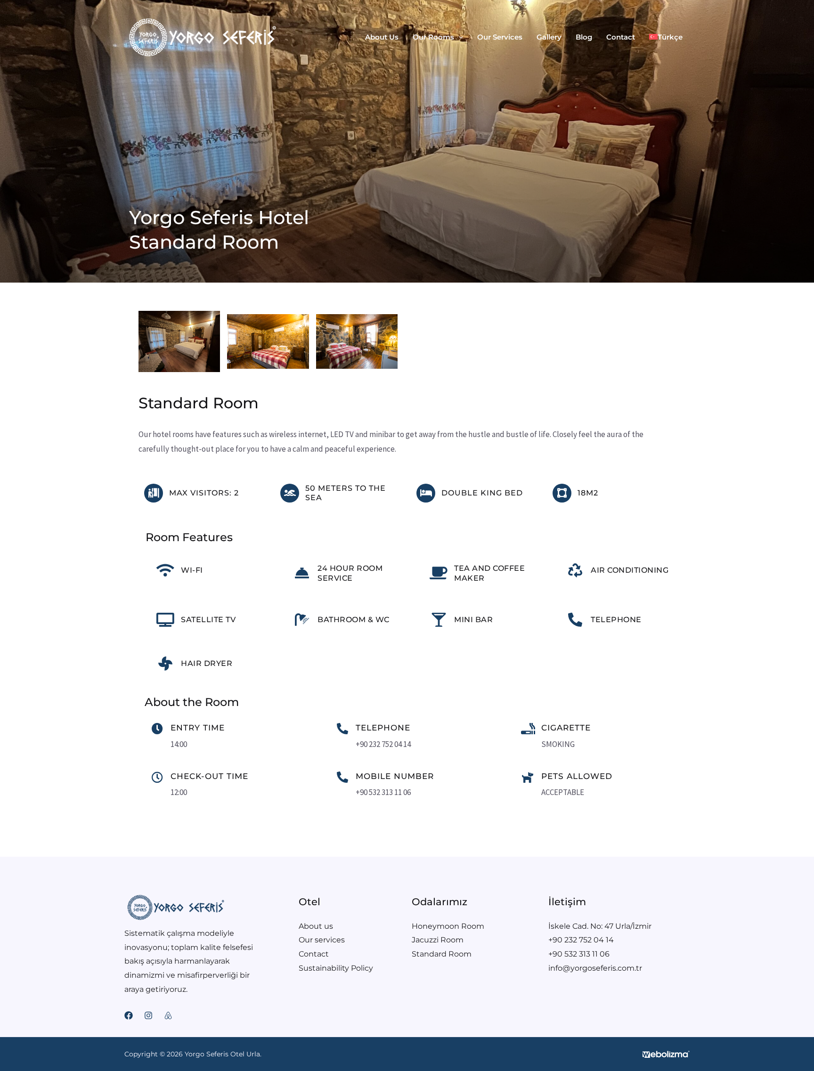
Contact (314, 953)
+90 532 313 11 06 (579, 953)
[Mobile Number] (342, 777)
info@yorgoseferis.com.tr (595, 968)
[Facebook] (128, 1015)
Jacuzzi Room (438, 939)
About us (316, 926)
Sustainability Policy (336, 968)
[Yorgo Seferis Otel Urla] (202, 36)
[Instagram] (148, 1015)
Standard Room (442, 953)
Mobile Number (395, 776)
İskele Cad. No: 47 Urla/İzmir (599, 926)
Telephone (383, 727)
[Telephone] (342, 728)
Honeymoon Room (448, 926)
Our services (322, 939)
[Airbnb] (168, 1015)
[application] (458, 37)
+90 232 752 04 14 (581, 939)
